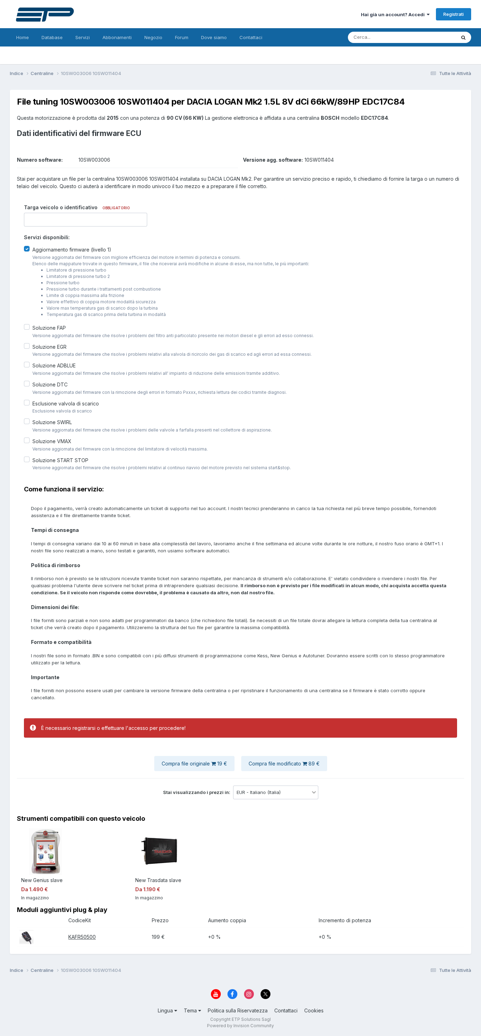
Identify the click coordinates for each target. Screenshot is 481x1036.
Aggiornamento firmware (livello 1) (71, 250)
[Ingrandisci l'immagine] (26, 936)
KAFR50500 (82, 937)
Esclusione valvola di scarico (65, 403)
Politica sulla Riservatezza (238, 1010)
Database (52, 37)
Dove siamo (214, 37)
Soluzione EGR (49, 346)
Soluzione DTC (50, 384)
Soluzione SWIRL (52, 422)
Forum (181, 37)
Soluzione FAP (49, 328)
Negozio (153, 37)
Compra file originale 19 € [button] (194, 764)
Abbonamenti (117, 37)
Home (22, 37)
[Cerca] (463, 37)
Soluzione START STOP (60, 460)
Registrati (453, 14)
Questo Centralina (427, 37)
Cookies (314, 1010)
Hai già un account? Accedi (394, 14)
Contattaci (250, 37)
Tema (191, 1010)
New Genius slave (42, 880)
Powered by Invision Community (240, 1025)
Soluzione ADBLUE (54, 365)
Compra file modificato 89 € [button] (284, 764)
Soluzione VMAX (51, 441)
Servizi (82, 37)
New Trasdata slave (158, 880)
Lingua (166, 1010)
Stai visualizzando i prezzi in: (197, 792)
